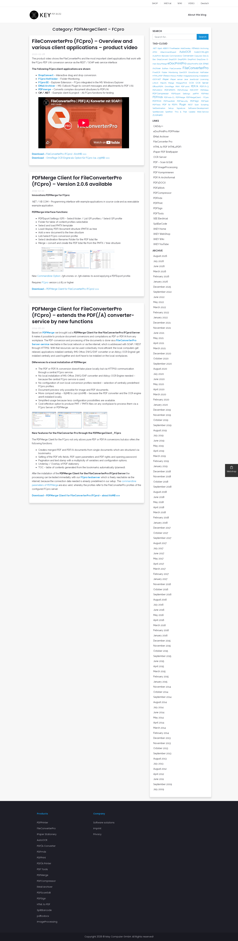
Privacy (97, 834)
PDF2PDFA (169, 90)
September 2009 (162, 784)
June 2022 (158, 297)
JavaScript (194, 79)
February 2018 (161, 517)
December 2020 (162, 353)
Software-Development (198, 108)
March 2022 (159, 307)
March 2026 (159, 271)
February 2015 (161, 676)
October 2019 (160, 420)
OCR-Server (160, 157)
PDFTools (156, 105)
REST (190, 105)
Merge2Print (181, 83)
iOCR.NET (157, 79)
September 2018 (162, 486)
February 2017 (161, 574)
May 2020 (158, 384)
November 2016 (162, 584)
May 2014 (158, 717)
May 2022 (158, 302)
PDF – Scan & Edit (162, 162)
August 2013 (160, 758)
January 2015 (160, 681)
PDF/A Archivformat (164, 177)
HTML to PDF (43, 904)
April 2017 (158, 563)
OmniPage (169, 86)
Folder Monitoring (170, 72)
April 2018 (158, 507)
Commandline (176, 56)
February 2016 (161, 630)
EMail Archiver (161, 136)
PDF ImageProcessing (165, 167)
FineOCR (156, 72)
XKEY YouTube (161, 244)
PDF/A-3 (204, 86)
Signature (181, 108)
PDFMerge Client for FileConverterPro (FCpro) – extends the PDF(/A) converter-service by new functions (83, 315)
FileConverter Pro (162, 141)
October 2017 (160, 533)
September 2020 (162, 363)
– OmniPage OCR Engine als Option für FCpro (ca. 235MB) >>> (71, 158)
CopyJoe (198, 56)
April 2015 (158, 666)
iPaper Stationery (47, 834)
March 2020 (159, 394)
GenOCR (183, 72)
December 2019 (162, 409)
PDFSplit (205, 101)
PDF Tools (42, 869)
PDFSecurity (182, 101)
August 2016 (160, 599)
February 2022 (161, 312)
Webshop (231, 471)
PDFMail (205, 93)
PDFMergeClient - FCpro (197, 97)
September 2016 (162, 594)
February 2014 (161, 733)
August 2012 (160, 768)
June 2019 (158, 440)
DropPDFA (182, 59)
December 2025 (162, 286)
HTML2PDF (158, 76)
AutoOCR (185, 51)
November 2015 (162, 645)
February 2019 (161, 461)
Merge (171, 83)
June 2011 (158, 779)
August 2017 (160, 543)
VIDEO (191, 3)
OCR (191, 82)
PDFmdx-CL (169, 97)
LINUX (155, 83)
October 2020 (161, 358)
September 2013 (162, 753)
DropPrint (192, 59)
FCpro (45, 282)
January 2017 (160, 579)
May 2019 (158, 445)
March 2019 (159, 456)
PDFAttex (204, 90)
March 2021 (159, 348)
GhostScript (193, 72)
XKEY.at (167, 3)
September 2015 (162, 656)
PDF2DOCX (157, 90)
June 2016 (158, 609)
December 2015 (162, 640)
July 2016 (158, 604)
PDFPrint (157, 101)
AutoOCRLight (201, 52)
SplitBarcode (158, 112)
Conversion (188, 55)
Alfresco (195, 48)
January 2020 (160, 404)
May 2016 (158, 615)
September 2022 (162, 291)
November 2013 (162, 743)
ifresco (166, 75)
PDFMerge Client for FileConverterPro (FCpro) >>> (65, 289)
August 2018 (160, 491)
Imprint (97, 828)
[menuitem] (202, 3)
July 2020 (158, 374)
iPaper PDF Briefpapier (165, 151)
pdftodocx (43, 916)
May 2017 (158, 558)
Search (202, 36)
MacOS (163, 83)
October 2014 (160, 691)
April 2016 (158, 620)
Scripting (205, 105)
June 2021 (158, 332)
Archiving (204, 48)
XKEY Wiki (158, 239)
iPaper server (176, 79)
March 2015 (159, 671)
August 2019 (160, 430)
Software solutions (103, 822)
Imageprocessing (190, 76)
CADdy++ (158, 126)
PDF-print (185, 86)
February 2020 (161, 399)
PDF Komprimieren (163, 172)
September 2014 (162, 697)
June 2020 (159, 379)
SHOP (155, 3)
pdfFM (196, 93)
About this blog (197, 14)
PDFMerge (180, 97)
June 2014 (158, 712)
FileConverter (175, 68)
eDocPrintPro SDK (195, 64)
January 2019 (160, 466)
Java (186, 79)
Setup (171, 108)
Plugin (182, 104)
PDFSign (194, 101)
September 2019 (162, 425)
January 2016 (160, 635)
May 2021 (158, 338)
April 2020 (158, 389)
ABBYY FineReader (171, 48)
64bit (160, 48)
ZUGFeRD (158, 115)
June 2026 (159, 266)
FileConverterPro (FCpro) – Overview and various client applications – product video (84, 44)
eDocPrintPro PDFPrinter (166, 131)
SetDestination (159, 108)
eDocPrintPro (177, 63)
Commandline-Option (48, 276)
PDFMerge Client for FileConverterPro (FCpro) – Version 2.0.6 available (77, 181)
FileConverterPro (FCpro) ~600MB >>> (59, 154)
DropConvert (162, 59)
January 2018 (160, 522)
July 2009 (158, 789)
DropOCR (173, 59)
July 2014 (158, 707)
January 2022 (160, 317)
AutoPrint (157, 56)
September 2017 (162, 538)
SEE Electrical (160, 218)
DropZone (201, 59)
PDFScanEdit (169, 101)
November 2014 (162, 686)
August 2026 (160, 256)
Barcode (165, 56)
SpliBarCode (160, 223)
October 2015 (160, 650)
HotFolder (204, 72)
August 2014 (160, 702)
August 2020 (160, 368)
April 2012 (158, 774)
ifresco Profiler (176, 76)
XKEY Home (159, 228)
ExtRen (165, 68)
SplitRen (169, 112)
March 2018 (159, 512)
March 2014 (159, 727)
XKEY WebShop (161, 233)
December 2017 (162, 527)
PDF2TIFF (194, 90)
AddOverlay (186, 48)
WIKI (179, 3)
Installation (204, 76)
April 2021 (158, 343)
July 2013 (158, 763)
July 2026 (158, 261)
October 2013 (160, 748)
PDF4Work (159, 187)
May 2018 (158, 502)
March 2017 (159, 568)
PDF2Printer (182, 90)
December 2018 (162, 471)
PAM (178, 86)
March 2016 (159, 625)
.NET (155, 48)
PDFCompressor (161, 93)
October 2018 (160, 481)
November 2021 (162, 327)
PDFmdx (158, 97)
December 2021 (162, 322)
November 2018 (162, 476)
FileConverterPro (196, 68)
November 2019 (162, 415)
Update (192, 112)
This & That (181, 112)
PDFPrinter (42, 822)
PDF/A (194, 86)
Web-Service (203, 112)
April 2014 (158, 722)
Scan (197, 105)
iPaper (166, 79)
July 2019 (158, 435)
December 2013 (162, 738)
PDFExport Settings (180, 93)
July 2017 (158, 548)
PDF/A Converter (46, 846)
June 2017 (158, 553)
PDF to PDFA (169, 104)
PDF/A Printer (44, 863)
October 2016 (160, 589)
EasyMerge (162, 64)
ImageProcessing (47, 921)
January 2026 (160, 281)
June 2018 (158, 497)
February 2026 (161, 276)
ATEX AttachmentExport (164, 52)
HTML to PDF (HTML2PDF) (167, 146)
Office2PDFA (158, 86)
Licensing (204, 79)
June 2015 (158, 661)
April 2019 (158, 450)
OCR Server (202, 82)
